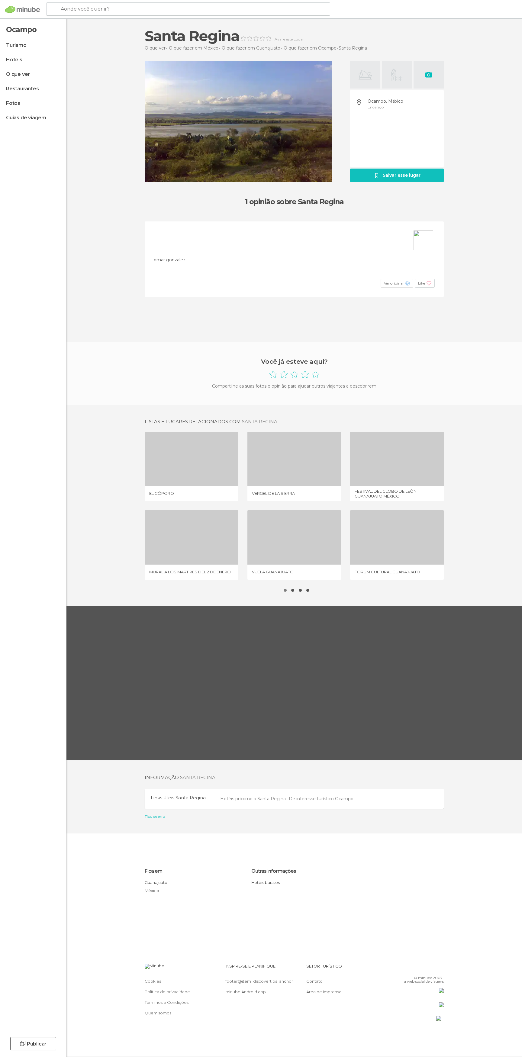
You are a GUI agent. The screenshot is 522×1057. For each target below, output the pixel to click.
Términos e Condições (166, 1002)
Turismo (16, 45)
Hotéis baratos (265, 882)
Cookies (153, 981)
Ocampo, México (385, 101)
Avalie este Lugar (289, 39)
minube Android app (245, 991)
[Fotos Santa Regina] (238, 121)
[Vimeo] (429, 968)
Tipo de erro (155, 816)
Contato (314, 981)
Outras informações (273, 871)
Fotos (13, 103)
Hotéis (14, 60)
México (152, 890)
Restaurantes (22, 89)
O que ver (18, 74)
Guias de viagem (26, 118)
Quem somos (158, 1012)
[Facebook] (409, 968)
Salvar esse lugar (401, 175)
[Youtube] (439, 968)
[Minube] (22, 9)
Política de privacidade (167, 991)
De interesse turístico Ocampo (321, 798)
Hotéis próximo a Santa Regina (253, 798)
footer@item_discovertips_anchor (259, 981)
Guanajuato (156, 882)
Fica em (153, 871)
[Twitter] (419, 968)
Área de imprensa (323, 991)
